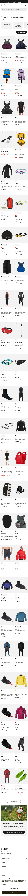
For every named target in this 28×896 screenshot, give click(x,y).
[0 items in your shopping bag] (22, 5)
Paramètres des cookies (14, 888)
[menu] (25, 5)
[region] (14, 886)
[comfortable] (5, 32)
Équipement (6, 12)
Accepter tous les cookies (14, 892)
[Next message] (26, 1)
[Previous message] (1, 1)
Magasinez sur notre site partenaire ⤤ (14, 832)
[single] (2, 32)
